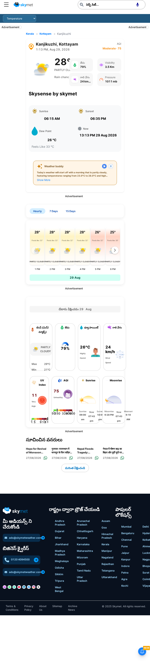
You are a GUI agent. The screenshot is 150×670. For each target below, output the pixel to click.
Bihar (58, 537)
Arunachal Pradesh (83, 522)
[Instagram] (33, 587)
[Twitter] (38, 587)
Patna (124, 572)
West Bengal (59, 589)
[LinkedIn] (24, 587)
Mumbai (126, 526)
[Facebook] (29, 587)
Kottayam (45, 33)
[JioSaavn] (14, 587)
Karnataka (83, 544)
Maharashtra (85, 550)
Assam (106, 520)
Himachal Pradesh (107, 535)
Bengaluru (127, 533)
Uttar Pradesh (82, 579)
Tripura (59, 580)
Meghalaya (62, 561)
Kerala (30, 33)
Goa (104, 527)
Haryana (82, 537)
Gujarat (59, 531)
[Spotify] (9, 587)
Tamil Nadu (84, 570)
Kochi (124, 585)
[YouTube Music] (19, 587)
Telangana (108, 570)
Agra (124, 579)
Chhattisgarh (85, 531)
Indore (125, 566)
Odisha (59, 567)
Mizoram (82, 557)
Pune (124, 546)
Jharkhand (61, 544)
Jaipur (125, 552)
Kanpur (125, 559)
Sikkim (59, 574)
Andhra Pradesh (60, 522)
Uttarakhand (109, 577)
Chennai (126, 539)
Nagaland (107, 557)
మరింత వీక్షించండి (75, 468)
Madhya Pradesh (60, 552)
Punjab (81, 564)
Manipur (107, 550)
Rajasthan (108, 564)
